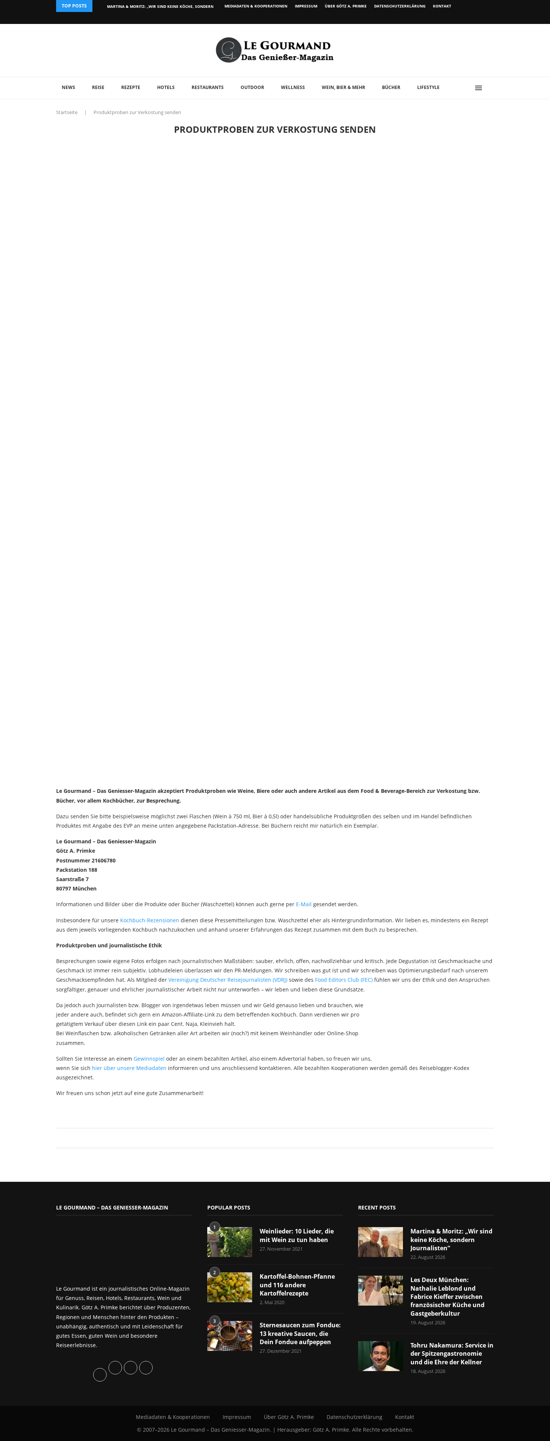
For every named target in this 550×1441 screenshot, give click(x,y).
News (68, 87)
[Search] (490, 88)
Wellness (293, 87)
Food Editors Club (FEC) (344, 979)
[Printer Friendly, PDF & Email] (92, 1110)
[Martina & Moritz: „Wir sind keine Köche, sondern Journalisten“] (380, 1242)
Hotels (166, 87)
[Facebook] (445, 18)
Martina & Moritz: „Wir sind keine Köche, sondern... (162, 6)
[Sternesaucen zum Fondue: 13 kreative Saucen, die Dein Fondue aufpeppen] (229, 1336)
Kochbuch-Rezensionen (149, 920)
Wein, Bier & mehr (343, 87)
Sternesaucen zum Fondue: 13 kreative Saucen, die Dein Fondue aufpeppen (300, 1333)
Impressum (306, 6)
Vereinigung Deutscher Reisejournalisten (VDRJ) (227, 979)
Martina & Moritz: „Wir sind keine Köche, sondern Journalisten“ (451, 1239)
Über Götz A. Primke (346, 6)
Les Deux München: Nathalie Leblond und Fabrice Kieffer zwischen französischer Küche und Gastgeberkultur (447, 1297)
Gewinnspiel (149, 1058)
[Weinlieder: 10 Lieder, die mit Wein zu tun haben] (229, 1242)
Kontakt (442, 6)
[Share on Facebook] (271, 1137)
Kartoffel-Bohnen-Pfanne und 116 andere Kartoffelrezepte (297, 1284)
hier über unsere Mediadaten (129, 1067)
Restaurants (208, 87)
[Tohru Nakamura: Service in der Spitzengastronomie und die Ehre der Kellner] (380, 1356)
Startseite (66, 112)
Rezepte (130, 87)
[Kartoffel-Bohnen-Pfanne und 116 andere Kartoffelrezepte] (229, 1287)
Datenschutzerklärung (399, 6)
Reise (98, 87)
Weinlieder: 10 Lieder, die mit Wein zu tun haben (297, 1235)
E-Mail (304, 904)
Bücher (391, 87)
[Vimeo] (453, 18)
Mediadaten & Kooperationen (255, 6)
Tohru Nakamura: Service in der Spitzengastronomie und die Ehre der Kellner (452, 1353)
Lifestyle (428, 87)
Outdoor (252, 87)
